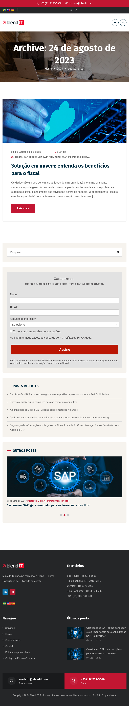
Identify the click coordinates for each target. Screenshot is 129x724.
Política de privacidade (17, 652)
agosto (72, 68)
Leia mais (23, 208)
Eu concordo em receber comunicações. (36, 331)
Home (48, 68)
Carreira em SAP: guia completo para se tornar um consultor (43, 402)
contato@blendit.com (33, 679)
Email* (14, 306)
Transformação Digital (76, 157)
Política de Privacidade (77, 337)
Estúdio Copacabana (104, 695)
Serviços (10, 628)
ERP (65, 501)
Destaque (58, 501)
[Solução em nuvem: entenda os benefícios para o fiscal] (64, 121)
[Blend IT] (13, 22)
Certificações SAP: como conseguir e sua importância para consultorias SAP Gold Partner (60, 394)
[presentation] (8, 515)
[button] (61, 515)
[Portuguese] (4, 10)
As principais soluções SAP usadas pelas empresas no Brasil (44, 409)
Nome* (14, 294)
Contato (9, 646)
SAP (26, 157)
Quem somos (12, 640)
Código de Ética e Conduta (20, 658)
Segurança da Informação (44, 157)
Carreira (9, 634)
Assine (64, 349)
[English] (8, 10)
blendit (61, 152)
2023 (60, 68)
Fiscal (19, 157)
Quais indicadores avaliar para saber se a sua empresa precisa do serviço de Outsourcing (59, 417)
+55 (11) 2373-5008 (93, 679)
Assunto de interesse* (23, 318)
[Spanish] (12, 10)
